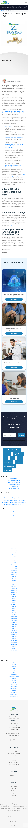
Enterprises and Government (14, 484)
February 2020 (14, 630)
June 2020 (14, 628)
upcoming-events (14, 696)
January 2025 (14, 542)
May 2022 (14, 602)
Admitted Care (14, 756)
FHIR (20, 458)
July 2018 (14, 646)
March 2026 (14, 519)
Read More (14, 299)
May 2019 (14, 638)
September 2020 (14, 622)
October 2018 (14, 644)
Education (14, 670)
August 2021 (14, 606)
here (11, 225)
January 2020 (14, 632)
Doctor (14, 668)
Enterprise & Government (14, 753)
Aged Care (14, 664)
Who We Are (14, 786)
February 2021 (14, 614)
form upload (8, 462)
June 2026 (14, 513)
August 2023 (14, 576)
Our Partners (14, 790)
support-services (14, 688)
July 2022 (14, 598)
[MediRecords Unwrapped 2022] (14, 33)
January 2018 (14, 650)
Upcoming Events (14, 694)
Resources (14, 771)
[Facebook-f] (10, 740)
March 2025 (14, 538)
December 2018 (14, 642)
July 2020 (14, 626)
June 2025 (14, 533)
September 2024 (14, 550)
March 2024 (14, 562)
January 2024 (14, 566)
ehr (5, 458)
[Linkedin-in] (17, 740)
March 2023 (14, 584)
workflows (7, 470)
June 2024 (14, 556)
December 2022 (14, 590)
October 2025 (14, 527)
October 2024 (14, 548)
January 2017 (14, 656)
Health (14, 672)
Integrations (14, 793)
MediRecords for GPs (14, 478)
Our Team (14, 788)
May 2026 (14, 515)
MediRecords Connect (14, 676)
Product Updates (14, 686)
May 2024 (14, 558)
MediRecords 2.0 (14, 674)
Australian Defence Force (12, 450)
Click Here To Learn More (19, 7)
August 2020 (14, 624)
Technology (14, 690)
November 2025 (14, 525)
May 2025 (14, 534)
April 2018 (14, 648)
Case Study (14, 666)
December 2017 (14, 652)
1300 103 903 (16, 735)
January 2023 (14, 588)
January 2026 (14, 521)
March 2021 (14, 612)
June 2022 (14, 600)
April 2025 (14, 537)
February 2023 (14, 586)
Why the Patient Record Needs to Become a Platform (14, 363)
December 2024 (14, 544)
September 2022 (14, 594)
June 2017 (14, 654)
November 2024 (14, 546)
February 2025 (14, 540)
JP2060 (19, 462)
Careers (14, 795)
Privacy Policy (14, 825)
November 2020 (14, 618)
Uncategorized (14, 692)
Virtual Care (14, 751)
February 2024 (14, 564)
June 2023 (14, 580)
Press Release (14, 684)
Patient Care (14, 682)
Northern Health (9, 466)
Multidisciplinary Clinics (14, 488)
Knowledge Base (14, 775)
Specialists (14, 760)
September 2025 (14, 529)
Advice (14, 662)
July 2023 (14, 578)
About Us (14, 782)
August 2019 (14, 636)
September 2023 (14, 574)
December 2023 (14, 568)
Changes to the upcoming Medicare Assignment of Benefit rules (14, 329)
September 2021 (14, 604)
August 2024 (14, 552)
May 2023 (14, 582)
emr (12, 458)
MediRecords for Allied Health (14, 482)
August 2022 (14, 596)
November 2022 (14, 592)
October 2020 (14, 620)
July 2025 (14, 530)
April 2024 (14, 560)
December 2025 (14, 523)
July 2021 (14, 608)
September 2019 (14, 634)
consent (6, 454)
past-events (14, 680)
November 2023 (14, 570)
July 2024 (14, 554)
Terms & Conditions (14, 821)
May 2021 (14, 610)
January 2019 (14, 640)
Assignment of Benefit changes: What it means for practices (14, 397)
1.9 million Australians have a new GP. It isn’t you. (14, 504)
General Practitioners (14, 758)
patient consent (9, 126)
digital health (18, 454)
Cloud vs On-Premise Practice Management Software (14, 295)
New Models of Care (14, 486)
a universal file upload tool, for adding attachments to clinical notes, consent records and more (14, 145)
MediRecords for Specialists (14, 480)
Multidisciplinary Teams (14, 762)
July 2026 (14, 511)
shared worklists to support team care (14, 137)
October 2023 (14, 572)
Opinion (14, 678)
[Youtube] (14, 740)
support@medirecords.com (15, 733)
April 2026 (14, 517)
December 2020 (14, 616)
